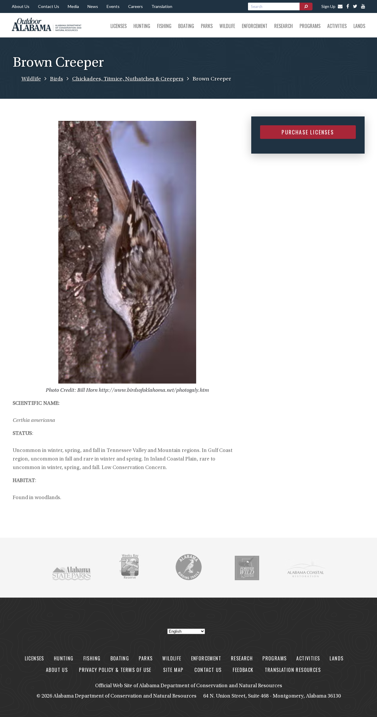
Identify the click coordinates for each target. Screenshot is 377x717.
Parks (207, 25)
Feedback (243, 669)
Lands (359, 25)
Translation (161, 6)
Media (73, 6)
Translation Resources (293, 669)
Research (283, 25)
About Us (20, 6)
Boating (186, 25)
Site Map (173, 669)
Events (113, 6)
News (92, 6)
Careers (135, 6)
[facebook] (346, 6)
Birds (56, 79)
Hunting (141, 25)
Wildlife (227, 25)
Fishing (164, 25)
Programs (310, 25)
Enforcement (254, 25)
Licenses (118, 25)
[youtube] (361, 6)
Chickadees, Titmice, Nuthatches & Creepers (127, 79)
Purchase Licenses (308, 132)
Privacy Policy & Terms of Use (116, 669)
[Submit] (306, 6)
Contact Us (48, 6)
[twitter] (353, 6)
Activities (337, 25)
